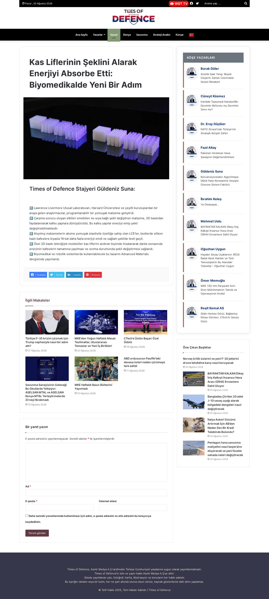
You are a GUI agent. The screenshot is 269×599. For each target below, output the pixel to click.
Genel (114, 34)
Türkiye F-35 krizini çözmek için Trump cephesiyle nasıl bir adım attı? (46, 342)
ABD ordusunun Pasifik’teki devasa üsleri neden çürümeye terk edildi (144, 362)
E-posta (31, 501)
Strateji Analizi (161, 34)
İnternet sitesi (108, 501)
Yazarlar (98, 34)
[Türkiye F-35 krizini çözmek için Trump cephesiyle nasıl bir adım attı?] (47, 322)
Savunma (141, 34)
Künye (180, 34)
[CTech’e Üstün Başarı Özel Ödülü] (145, 322)
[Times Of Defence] (134, 18)
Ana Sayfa (81, 34)
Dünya (127, 34)
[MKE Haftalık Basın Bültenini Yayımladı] (96, 369)
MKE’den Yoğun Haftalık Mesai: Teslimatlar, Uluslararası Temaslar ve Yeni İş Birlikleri (95, 342)
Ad (28, 486)
